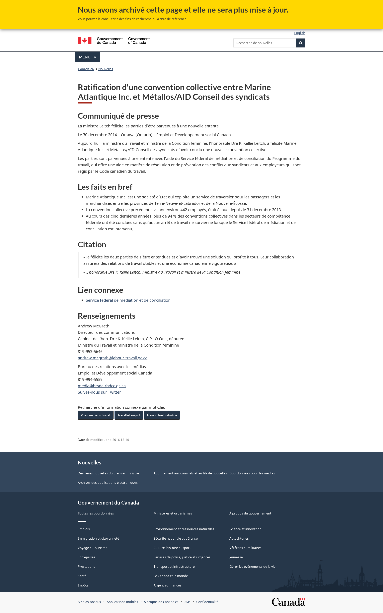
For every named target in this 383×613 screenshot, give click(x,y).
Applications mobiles (122, 602)
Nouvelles (105, 69)
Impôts (83, 585)
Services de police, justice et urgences (182, 557)
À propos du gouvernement (250, 513)
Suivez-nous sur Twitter (99, 392)
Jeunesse (236, 557)
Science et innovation (245, 529)
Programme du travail (96, 415)
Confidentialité (207, 602)
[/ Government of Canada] (114, 41)
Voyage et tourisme (92, 548)
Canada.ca (86, 69)
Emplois (84, 529)
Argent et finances (167, 585)
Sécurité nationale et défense (176, 538)
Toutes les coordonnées (96, 513)
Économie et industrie (162, 415)
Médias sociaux (89, 602)
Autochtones (239, 538)
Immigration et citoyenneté (98, 538)
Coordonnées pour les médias (252, 473)
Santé (82, 576)
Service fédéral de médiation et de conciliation (128, 300)
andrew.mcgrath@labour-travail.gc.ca (112, 358)
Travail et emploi (128, 415)
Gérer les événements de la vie (252, 566)
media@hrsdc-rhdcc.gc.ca (102, 385)
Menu (89, 57)
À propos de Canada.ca (161, 602)
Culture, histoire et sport (172, 548)
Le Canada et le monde (171, 576)
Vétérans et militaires (245, 548)
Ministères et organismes (173, 513)
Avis (188, 602)
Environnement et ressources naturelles (184, 529)
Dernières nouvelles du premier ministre (108, 473)
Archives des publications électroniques (108, 482)
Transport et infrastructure (174, 566)
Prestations (86, 566)
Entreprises (86, 557)
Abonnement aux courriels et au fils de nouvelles (190, 473)
